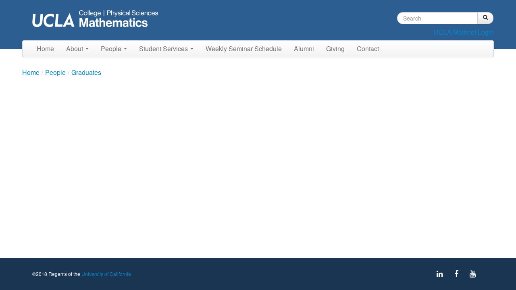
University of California (106, 273)
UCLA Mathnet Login (464, 32)
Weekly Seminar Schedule (244, 48)
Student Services (164, 48)
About (75, 48)
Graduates (86, 72)
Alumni (304, 48)
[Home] (97, 19)
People (112, 48)
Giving (335, 48)
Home (45, 48)
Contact (368, 48)
